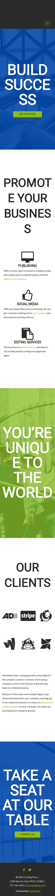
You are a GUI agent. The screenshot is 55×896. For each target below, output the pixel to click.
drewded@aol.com (36, 885)
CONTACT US (27, 834)
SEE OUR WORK (27, 114)
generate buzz (28, 347)
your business (39, 313)
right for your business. (15, 279)
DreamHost (34, 891)
